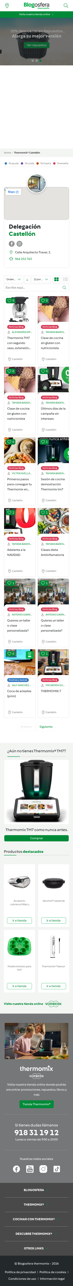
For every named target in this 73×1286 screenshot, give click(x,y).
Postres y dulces (18, 680)
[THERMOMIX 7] (53, 663)
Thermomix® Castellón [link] (27, 152)
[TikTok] (56, 1169)
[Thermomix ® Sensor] (53, 946)
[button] (66, 6)
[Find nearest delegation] (7, 6)
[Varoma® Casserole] (53, 880)
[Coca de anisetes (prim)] (19, 663)
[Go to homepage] (36, 5)
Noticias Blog (16, 326)
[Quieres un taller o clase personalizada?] (19, 593)
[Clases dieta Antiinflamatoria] (53, 522)
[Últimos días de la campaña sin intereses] (53, 381)
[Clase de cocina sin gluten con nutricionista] (53, 310)
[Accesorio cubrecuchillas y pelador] (19, 880)
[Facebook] (16, 1169)
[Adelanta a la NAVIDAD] (19, 522)
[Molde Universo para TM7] (19, 946)
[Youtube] (30, 1169)
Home (7, 152)
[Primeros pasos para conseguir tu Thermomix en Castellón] (19, 451)
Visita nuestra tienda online (34, 14)
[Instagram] (43, 1169)
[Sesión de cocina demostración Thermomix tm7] (53, 451)
